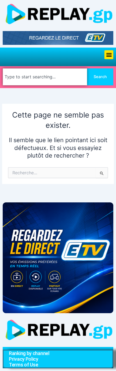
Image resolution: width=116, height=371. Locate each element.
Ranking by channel (29, 353)
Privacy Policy (23, 359)
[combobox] (45, 76)
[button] (108, 54)
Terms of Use (23, 364)
